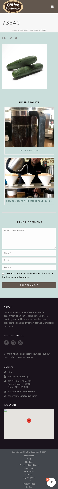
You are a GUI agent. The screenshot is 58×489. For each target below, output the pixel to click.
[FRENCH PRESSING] (29, 127)
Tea (29, 481)
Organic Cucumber (29, 30)
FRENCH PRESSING (29, 150)
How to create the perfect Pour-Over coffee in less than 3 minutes (30, 201)
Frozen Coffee (29, 484)
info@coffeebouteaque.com (21, 391)
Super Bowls (29, 471)
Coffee (29, 487)
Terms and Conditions (29, 465)
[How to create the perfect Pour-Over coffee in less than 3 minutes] (29, 178)
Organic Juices (29, 477)
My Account (29, 456)
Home (14, 30)
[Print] (17, 38)
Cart (29, 459)
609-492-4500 (21, 387)
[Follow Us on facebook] (6, 342)
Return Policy (29, 468)
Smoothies (29, 474)
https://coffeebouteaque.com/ (22, 396)
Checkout (29, 462)
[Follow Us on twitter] (20, 342)
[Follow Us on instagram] (13, 342)
